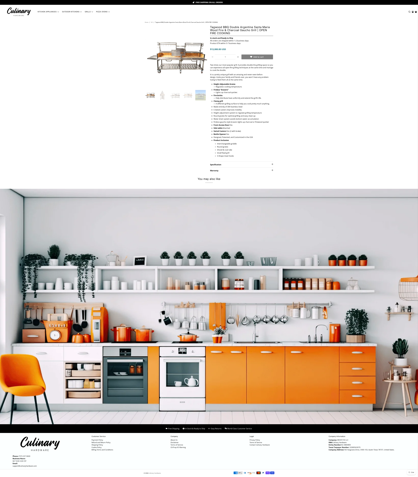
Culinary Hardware (155, 473)
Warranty (214, 170)
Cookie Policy (97, 447)
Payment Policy (97, 440)
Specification (215, 164)
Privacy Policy (255, 440)
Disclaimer (175, 442)
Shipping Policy (97, 445)
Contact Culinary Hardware (260, 445)
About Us (174, 440)
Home (146, 22)
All (152, 22)
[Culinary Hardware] (18, 12)
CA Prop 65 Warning (178, 447)
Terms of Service (177, 445)
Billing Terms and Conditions (102, 450)
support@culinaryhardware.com (25, 466)
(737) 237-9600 (24, 456)
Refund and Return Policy (101, 442)
